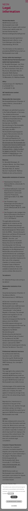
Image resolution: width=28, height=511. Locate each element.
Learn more (11, 493)
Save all (14, 497)
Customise (14, 505)
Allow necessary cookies (14, 501)
